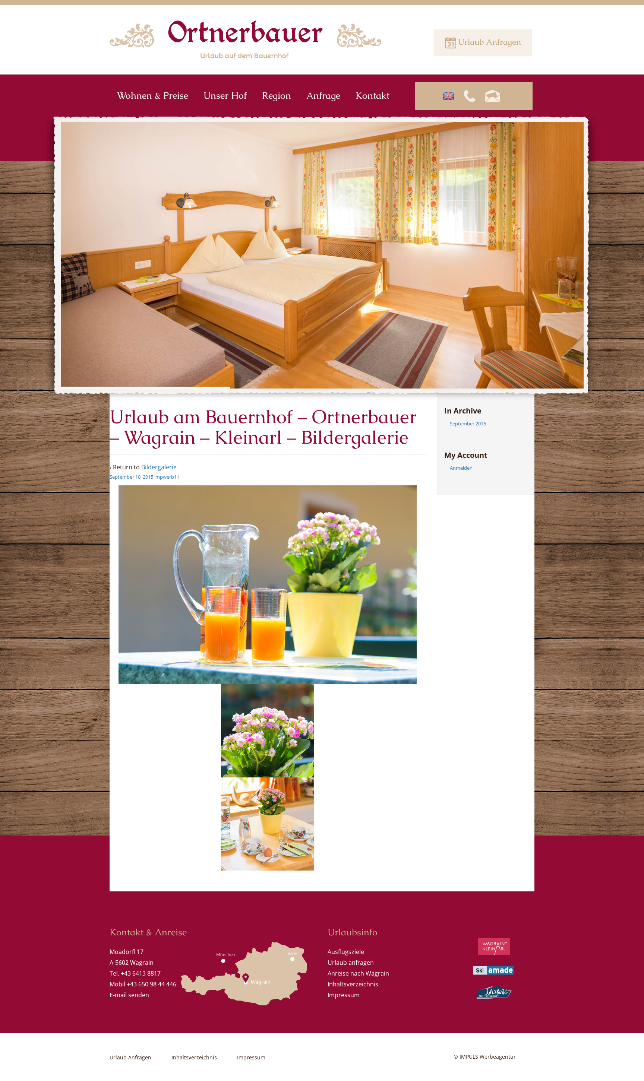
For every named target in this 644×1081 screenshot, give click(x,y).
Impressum (344, 995)
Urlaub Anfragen (489, 42)
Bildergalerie (159, 467)
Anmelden (461, 468)
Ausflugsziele (346, 952)
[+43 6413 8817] (472, 96)
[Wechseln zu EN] (451, 96)
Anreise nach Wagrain (358, 973)
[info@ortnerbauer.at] (495, 96)
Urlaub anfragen (351, 962)
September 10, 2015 (131, 476)
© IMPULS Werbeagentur (485, 1056)
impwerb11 (166, 476)
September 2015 (468, 423)
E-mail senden (129, 995)
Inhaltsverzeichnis (353, 984)
